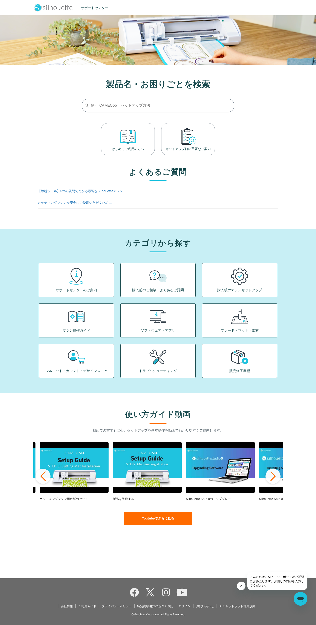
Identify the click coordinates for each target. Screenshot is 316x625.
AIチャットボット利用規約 (237, 606)
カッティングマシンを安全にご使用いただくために (75, 203)
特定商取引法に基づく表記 (155, 606)
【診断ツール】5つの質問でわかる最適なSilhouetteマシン (80, 191)
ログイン (185, 606)
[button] (43, 476)
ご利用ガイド (87, 606)
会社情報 (67, 606)
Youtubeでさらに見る (158, 518)
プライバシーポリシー (117, 606)
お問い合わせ (205, 606)
